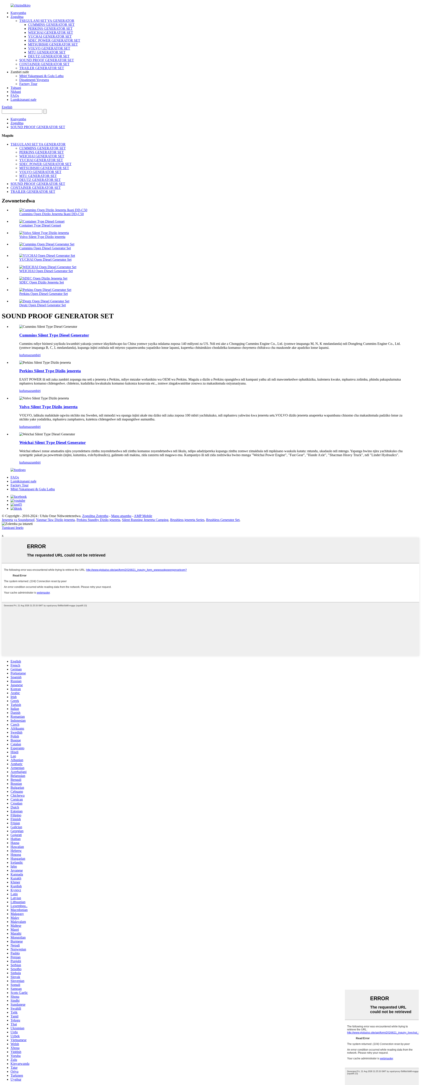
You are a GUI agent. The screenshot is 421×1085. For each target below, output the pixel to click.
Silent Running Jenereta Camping (145, 520)
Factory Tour (28, 84)
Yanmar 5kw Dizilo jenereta (55, 520)
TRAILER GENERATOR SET (41, 68)
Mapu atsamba (121, 516)
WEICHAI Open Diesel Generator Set (46, 271)
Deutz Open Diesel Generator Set (42, 305)
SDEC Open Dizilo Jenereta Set (41, 282)
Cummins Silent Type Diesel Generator (54, 335)
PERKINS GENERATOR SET (50, 28)
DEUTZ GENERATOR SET (49, 56)
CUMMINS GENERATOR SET (51, 25)
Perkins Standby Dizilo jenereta (98, 520)
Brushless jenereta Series (187, 520)
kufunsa (24, 355)
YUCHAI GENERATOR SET (50, 36)
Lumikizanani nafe (23, 99)
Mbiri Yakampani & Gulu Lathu (41, 76)
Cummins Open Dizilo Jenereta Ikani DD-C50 (51, 214)
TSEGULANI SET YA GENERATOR (46, 21)
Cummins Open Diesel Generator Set (45, 248)
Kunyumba (18, 13)
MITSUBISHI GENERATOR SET (53, 44)
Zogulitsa (17, 17)
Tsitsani (16, 88)
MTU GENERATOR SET (47, 52)
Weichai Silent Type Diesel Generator (52, 442)
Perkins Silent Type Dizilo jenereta (50, 371)
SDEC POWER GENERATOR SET (54, 40)
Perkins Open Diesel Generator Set (43, 294)
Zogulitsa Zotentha (95, 516)
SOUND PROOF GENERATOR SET (46, 60)
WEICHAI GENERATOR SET (50, 32)
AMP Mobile (143, 516)
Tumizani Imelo (12, 528)
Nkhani (16, 92)
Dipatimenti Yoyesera (34, 80)
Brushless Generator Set (222, 520)
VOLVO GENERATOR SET (49, 48)
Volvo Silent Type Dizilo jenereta (42, 237)
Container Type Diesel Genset (40, 225)
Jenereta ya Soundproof (18, 520)
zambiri (35, 355)
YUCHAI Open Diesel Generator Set (45, 259)
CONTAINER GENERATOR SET (44, 64)
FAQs (15, 96)
